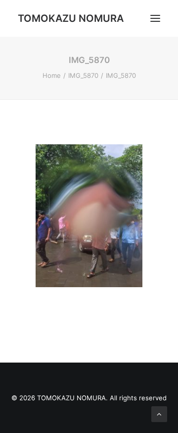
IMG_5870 (83, 75)
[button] (155, 18)
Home (52, 75)
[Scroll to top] (159, 413)
